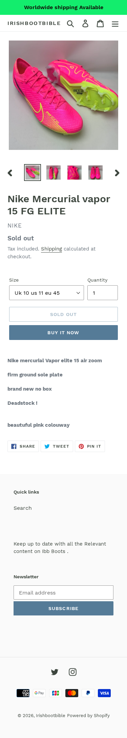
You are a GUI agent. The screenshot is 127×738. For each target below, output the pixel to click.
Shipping (51, 249)
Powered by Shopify (88, 715)
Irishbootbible (34, 23)
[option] (32, 172)
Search (23, 508)
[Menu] (115, 23)
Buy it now (63, 332)
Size (14, 280)
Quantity (97, 280)
